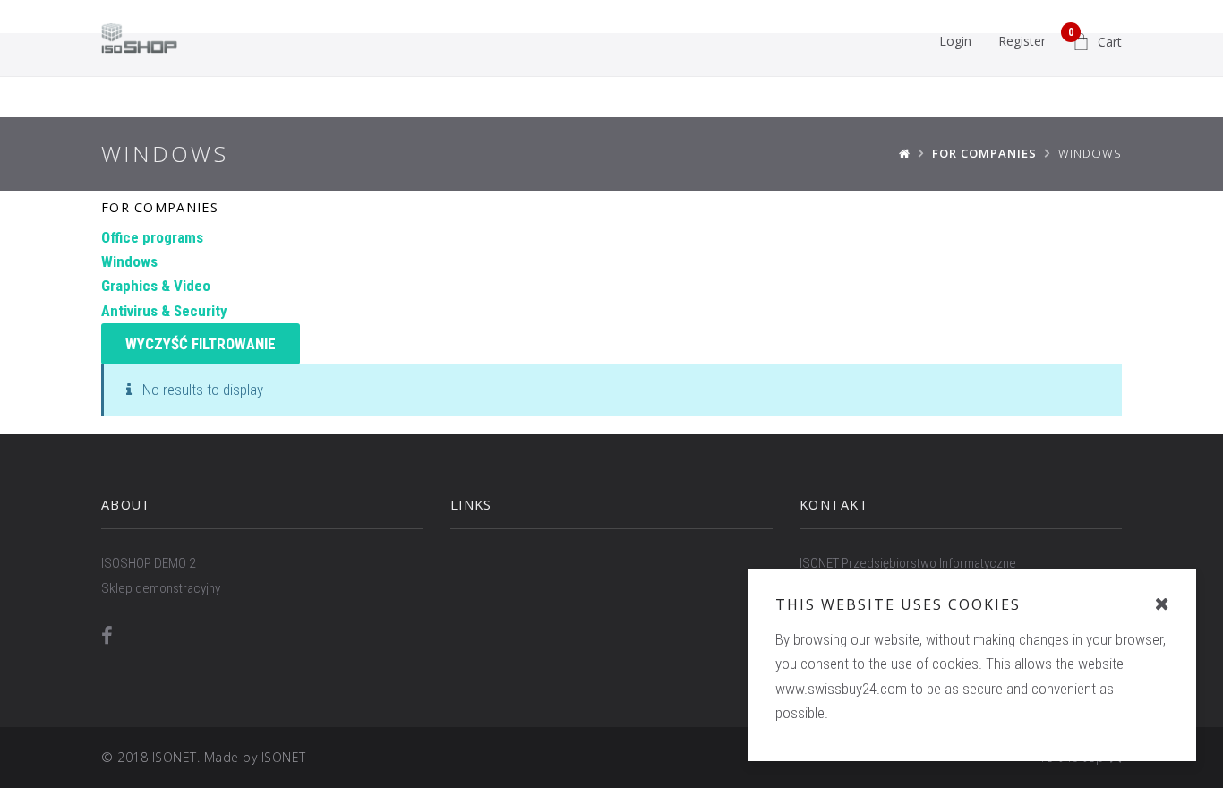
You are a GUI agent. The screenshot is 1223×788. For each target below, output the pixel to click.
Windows (129, 261)
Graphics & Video (155, 286)
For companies (159, 207)
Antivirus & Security (164, 311)
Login (955, 40)
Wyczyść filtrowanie (200, 344)
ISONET (283, 757)
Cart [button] (1095, 38)
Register (1022, 40)
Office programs (152, 237)
